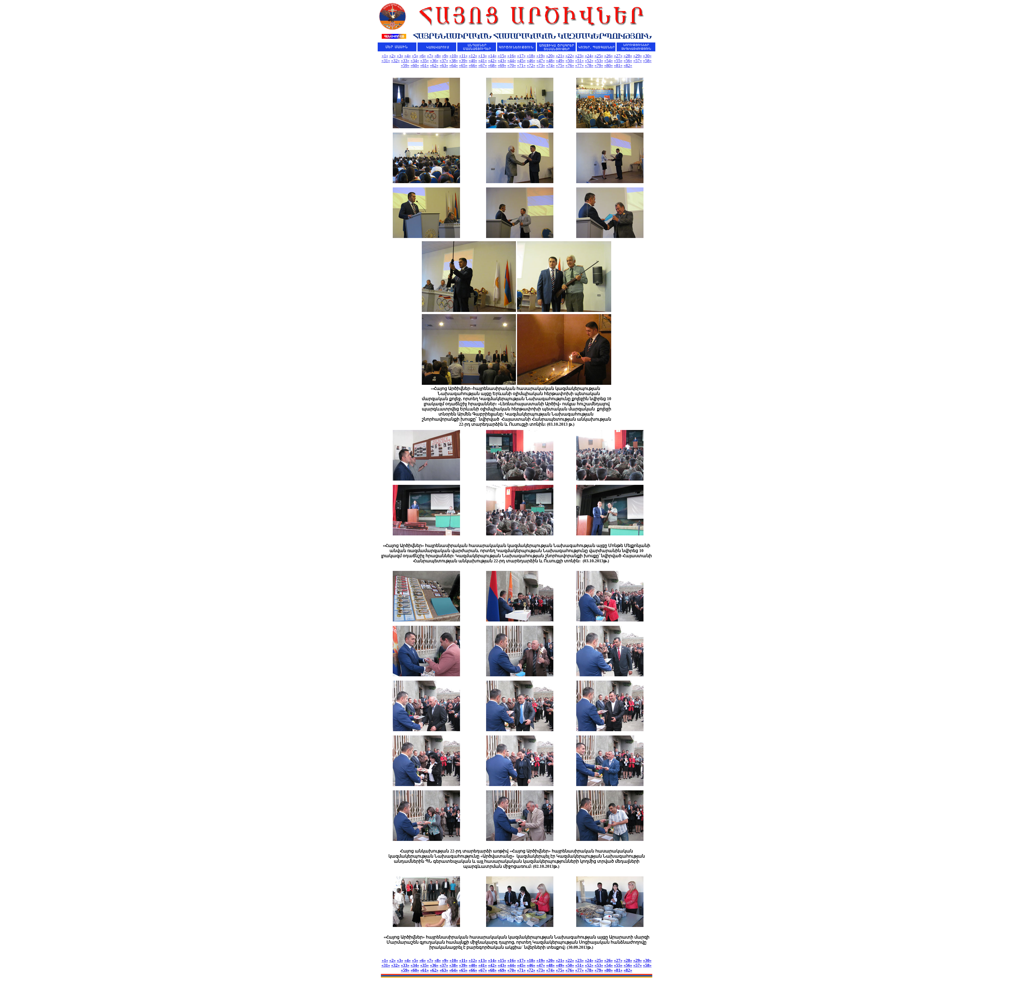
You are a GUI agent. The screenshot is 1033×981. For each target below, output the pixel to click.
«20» (550, 56)
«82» (628, 65)
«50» (569, 60)
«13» (482, 56)
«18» (531, 56)
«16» (511, 56)
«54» (608, 60)
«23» (579, 56)
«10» (454, 56)
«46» (531, 60)
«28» (628, 56)
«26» (608, 56)
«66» (473, 65)
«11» (463, 56)
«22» (569, 56)
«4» (407, 56)
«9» (445, 56)
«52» (589, 60)
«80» (608, 65)
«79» (599, 65)
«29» (637, 56)
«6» (422, 56)
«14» (492, 56)
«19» (540, 56)
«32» (395, 60)
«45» (521, 60)
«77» (579, 65)
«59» (405, 65)
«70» (511, 65)
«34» (415, 60)
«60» (415, 65)
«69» (502, 65)
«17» (521, 56)
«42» (492, 60)
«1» (385, 56)
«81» (618, 65)
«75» (560, 65)
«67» (482, 65)
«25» (599, 56)
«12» (473, 56)
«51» (579, 60)
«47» (540, 60)
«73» (540, 65)
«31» (385, 60)
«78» (589, 65)
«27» (618, 56)
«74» (550, 65)
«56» (628, 60)
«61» (424, 65)
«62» (434, 65)
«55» (618, 60)
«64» (453, 65)
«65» (463, 65)
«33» (405, 60)
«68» (492, 65)
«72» (531, 65)
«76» (569, 65)
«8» (437, 56)
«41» (482, 60)
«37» (444, 60)
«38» (453, 60)
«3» (400, 56)
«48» (550, 60)
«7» (430, 56)
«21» (560, 56)
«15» (502, 56)
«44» (511, 60)
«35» (424, 60)
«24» (589, 56)
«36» (434, 60)
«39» (463, 60)
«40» (473, 60)
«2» (392, 56)
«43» (502, 60)
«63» (444, 65)
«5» (415, 56)
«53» (599, 60)
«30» (647, 56)
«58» (647, 60)
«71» (521, 65)
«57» (637, 60)
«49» (560, 60)
